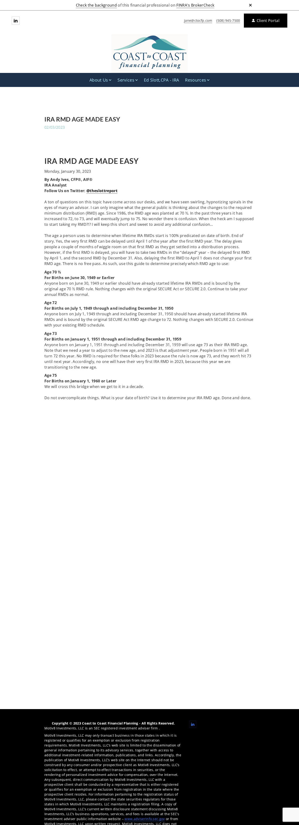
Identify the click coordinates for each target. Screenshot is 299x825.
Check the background (96, 5)
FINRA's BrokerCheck (195, 5)
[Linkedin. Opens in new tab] (16, 21)
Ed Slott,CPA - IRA (161, 80)
